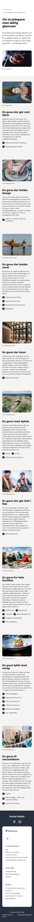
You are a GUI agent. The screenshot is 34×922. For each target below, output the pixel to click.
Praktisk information (12, 852)
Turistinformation (11, 855)
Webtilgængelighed (25, 915)
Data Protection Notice (7, 915)
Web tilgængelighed (12, 874)
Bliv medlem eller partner (14, 896)
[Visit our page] (14, 821)
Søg (6, 850)
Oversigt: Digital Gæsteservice (15, 860)
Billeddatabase (10, 898)
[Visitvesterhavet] (11, 831)
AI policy (8, 877)
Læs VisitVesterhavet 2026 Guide (16, 857)
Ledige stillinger (10, 871)
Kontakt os (9, 891)
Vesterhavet (8, 9)
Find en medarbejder (12, 893)
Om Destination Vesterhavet (15, 888)
